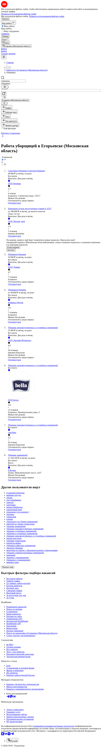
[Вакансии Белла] (53, 385)
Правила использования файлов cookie (46, 16)
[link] (5, 42)
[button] (4, 49)
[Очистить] (4, 87)
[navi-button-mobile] (3, 57)
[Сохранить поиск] (3, 94)
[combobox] (13, 81)
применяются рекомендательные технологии (53, 726)
